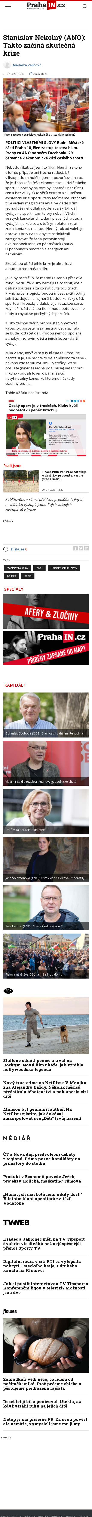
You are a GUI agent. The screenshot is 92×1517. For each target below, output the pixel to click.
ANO (39, 568)
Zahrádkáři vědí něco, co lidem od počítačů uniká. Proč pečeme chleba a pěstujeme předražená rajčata (42, 1383)
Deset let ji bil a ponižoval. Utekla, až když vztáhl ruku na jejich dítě (42, 1404)
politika (11, 576)
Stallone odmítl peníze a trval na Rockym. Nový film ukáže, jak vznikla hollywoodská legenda (43, 1065)
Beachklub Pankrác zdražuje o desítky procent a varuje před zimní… (64, 475)
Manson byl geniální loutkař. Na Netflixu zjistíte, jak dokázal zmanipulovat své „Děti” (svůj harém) (42, 1113)
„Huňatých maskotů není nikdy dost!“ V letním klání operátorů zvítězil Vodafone (42, 1199)
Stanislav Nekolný (17, 568)
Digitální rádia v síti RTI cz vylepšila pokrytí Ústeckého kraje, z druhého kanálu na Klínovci (42, 1266)
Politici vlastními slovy (64, 568)
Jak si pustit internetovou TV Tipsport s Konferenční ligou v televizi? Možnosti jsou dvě (45, 1288)
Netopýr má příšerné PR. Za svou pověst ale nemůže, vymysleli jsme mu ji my (45, 1421)
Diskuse (19, 549)
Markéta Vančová (27, 65)
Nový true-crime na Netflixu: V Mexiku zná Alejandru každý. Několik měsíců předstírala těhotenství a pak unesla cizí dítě (45, 1089)
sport (28, 576)
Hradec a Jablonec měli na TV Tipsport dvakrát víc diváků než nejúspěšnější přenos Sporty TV (44, 1243)
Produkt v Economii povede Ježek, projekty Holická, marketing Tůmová (42, 1179)
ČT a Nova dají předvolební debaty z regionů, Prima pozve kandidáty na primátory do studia (41, 1158)
